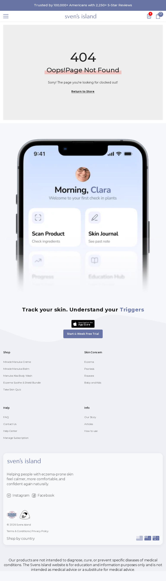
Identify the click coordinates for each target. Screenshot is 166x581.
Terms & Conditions (18, 531)
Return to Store (82, 91)
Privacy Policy (40, 531)
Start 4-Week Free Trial (83, 333)
